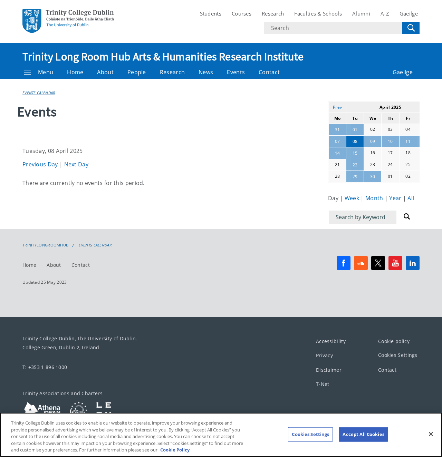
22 (355, 165)
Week (353, 198)
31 (337, 130)
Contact (269, 72)
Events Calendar (38, 92)
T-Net (322, 384)
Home (75, 72)
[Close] (431, 434)
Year (396, 198)
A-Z (385, 13)
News (206, 72)
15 (355, 153)
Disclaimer (329, 370)
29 (355, 176)
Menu (45, 72)
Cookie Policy (175, 450)
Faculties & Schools (318, 13)
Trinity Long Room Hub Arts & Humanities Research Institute (163, 57)
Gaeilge (409, 13)
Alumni (361, 13)
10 (390, 141)
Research (273, 13)
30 (372, 176)
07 (337, 141)
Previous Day (40, 164)
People (136, 72)
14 (337, 153)
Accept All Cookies (363, 434)
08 (355, 141)
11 (408, 141)
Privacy (324, 355)
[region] (221, 435)
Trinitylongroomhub (45, 245)
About (105, 72)
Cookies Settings (397, 355)
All (410, 198)
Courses (241, 13)
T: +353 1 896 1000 (44, 367)
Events (236, 72)
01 (355, 130)
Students (210, 13)
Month (375, 198)
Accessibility (331, 341)
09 (372, 141)
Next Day (76, 164)
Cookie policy (394, 341)
